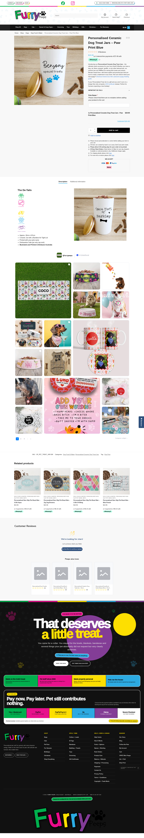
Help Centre (97, 737)
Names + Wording (99, 748)
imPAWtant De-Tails (95, 90)
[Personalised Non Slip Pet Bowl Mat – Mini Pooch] (116, 481)
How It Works (98, 741)
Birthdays (47, 752)
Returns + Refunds (100, 759)
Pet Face (46, 744)
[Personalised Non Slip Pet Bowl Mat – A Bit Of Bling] (86, 481)
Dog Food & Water (36, 33)
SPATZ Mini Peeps (125, 755)
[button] (126, 28)
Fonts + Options (99, 744)
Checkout (127, 17)
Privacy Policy (98, 774)
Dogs (27, 33)
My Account (104, 17)
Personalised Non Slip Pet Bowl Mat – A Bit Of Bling (86, 501)
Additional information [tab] (77, 181)
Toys (70, 752)
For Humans (48, 748)
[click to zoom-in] (49, 70)
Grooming (72, 755)
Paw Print (107, 454)
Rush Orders (98, 752)
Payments (97, 766)
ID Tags (71, 741)
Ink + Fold (122, 759)
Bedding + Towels (74, 748)
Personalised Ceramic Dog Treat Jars (87, 454)
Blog (26, 2)
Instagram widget (120, 438)
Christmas (47, 755)
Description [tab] (63, 181)
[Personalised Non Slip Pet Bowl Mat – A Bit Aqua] (27, 481)
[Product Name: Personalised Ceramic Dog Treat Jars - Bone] (82, 578)
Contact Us (97, 770)
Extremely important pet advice (128, 768)
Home (16, 33)
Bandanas (72, 744)
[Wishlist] (37, 470)
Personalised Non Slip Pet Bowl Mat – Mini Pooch (116, 501)
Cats (45, 741)
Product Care (98, 755)
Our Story (19, 2)
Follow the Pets (124, 744)
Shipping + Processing (101, 763)
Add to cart (113, 130)
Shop (22, 33)
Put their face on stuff (80, 663)
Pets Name (92, 95)
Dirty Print (122, 763)
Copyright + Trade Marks (101, 781)
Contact (10, 2)
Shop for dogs (61, 663)
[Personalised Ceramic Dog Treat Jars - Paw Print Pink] (129, 38)
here (110, 153)
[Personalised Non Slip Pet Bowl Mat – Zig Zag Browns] (57, 481)
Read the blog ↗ (22, 755)
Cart (120, 752)
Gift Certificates (74, 759)
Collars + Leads (74, 737)
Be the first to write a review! (72, 549)
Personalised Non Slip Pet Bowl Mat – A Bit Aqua (27, 501)
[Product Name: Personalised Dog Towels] (40, 578)
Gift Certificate (110, 84)
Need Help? (116, 17)
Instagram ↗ (9, 755)
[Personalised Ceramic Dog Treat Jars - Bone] (127, 38)
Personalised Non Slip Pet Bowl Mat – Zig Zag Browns (57, 501)
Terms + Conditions (100, 777)
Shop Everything (49, 759)
